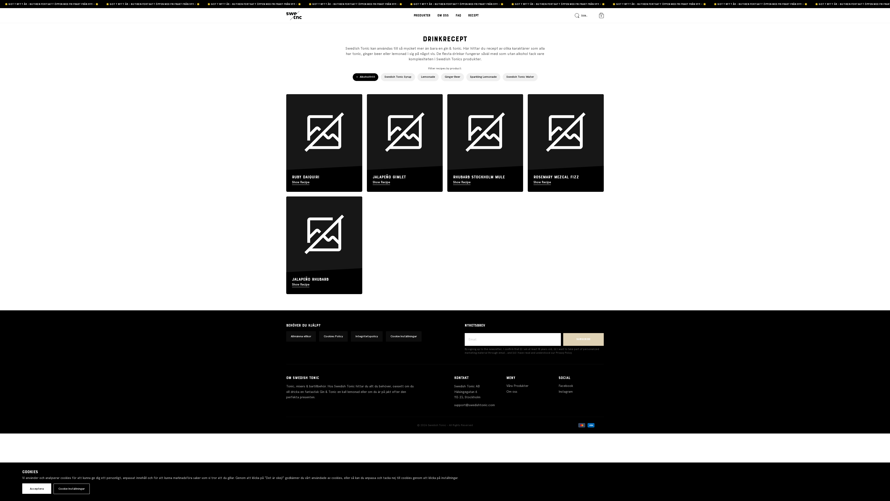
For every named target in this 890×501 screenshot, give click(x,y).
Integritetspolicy (367, 336)
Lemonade (428, 76)
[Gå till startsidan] (294, 15)
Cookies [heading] (30, 472)
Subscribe (583, 339)
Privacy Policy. (564, 352)
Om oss (443, 15)
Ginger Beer (452, 76)
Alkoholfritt (367, 76)
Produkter (422, 15)
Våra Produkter (517, 386)
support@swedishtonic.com (474, 405)
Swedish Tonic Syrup (398, 76)
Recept (473, 15)
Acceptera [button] (37, 488)
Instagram (566, 391)
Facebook (566, 386)
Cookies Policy (333, 336)
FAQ (458, 15)
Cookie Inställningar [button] (404, 336)
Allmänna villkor (301, 336)
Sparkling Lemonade (483, 76)
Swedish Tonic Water (520, 76)
